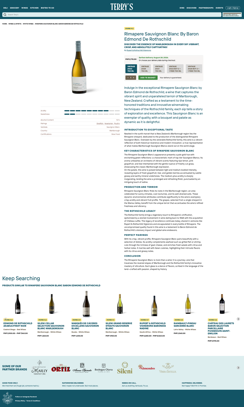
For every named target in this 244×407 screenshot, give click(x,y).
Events (219, 8)
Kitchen (34, 8)
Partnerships (206, 8)
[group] (39, 367)
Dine (182, 8)
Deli (5, 8)
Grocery (14, 8)
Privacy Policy (20, 401)
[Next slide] (238, 319)
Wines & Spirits (15, 24)
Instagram (26, 397)
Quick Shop (18, 346)
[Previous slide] (5, 319)
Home (4, 24)
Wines (24, 8)
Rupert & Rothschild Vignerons (139, 50)
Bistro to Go (47, 8)
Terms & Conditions (33, 401)
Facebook (33, 397)
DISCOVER (191, 8)
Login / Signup (232, 8)
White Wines (28, 24)
